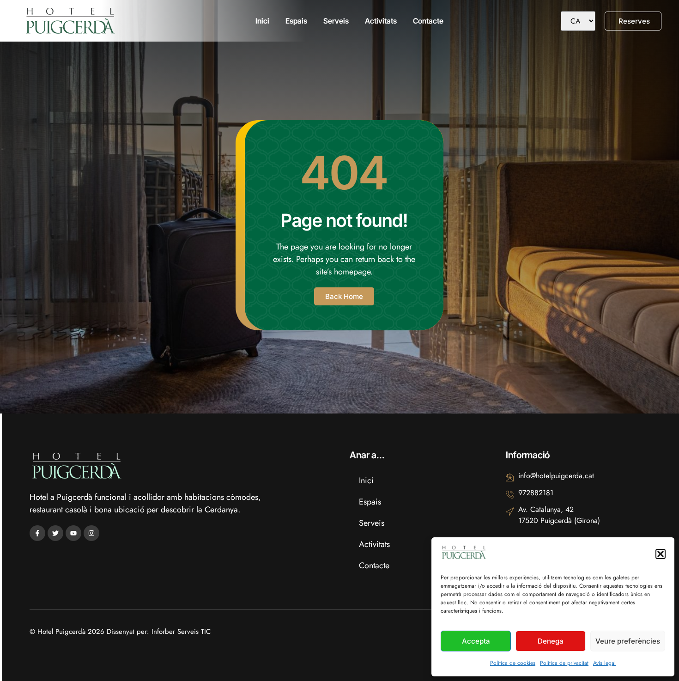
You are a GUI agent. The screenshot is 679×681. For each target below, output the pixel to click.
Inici (262, 20)
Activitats (381, 20)
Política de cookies (512, 663)
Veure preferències (627, 641)
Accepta (476, 641)
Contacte (428, 20)
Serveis (336, 20)
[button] (660, 554)
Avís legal (604, 663)
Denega (551, 641)
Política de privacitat (564, 663)
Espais (296, 20)
